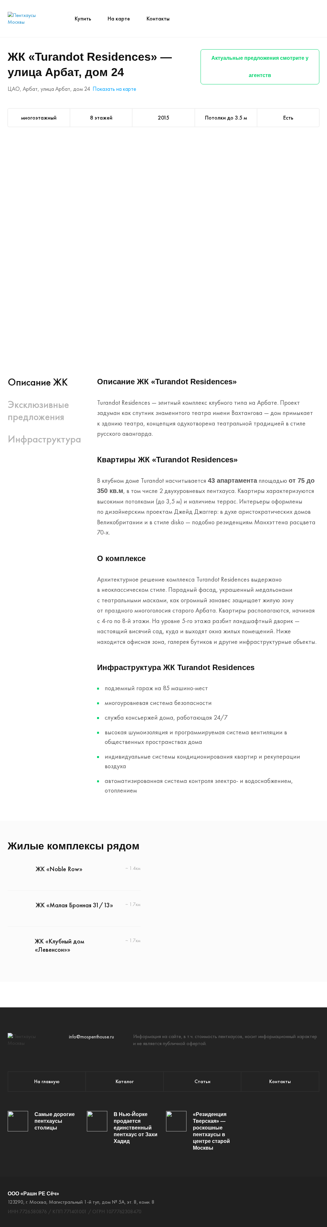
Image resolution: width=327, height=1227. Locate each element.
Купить (83, 18)
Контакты (158, 18)
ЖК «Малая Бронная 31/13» (74, 905)
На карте (119, 18)
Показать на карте (114, 88)
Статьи (202, 1081)
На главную (46, 1081)
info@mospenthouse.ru (91, 1036)
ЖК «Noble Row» (59, 869)
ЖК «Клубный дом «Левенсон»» (59, 945)
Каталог (124, 1081)
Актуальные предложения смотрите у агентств (259, 66)
